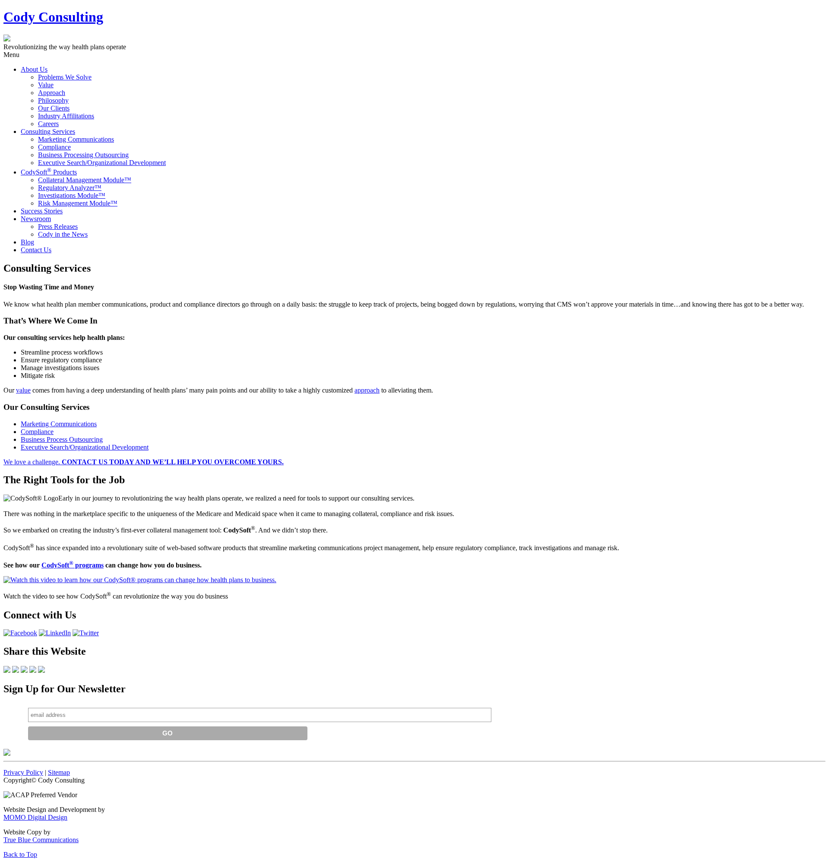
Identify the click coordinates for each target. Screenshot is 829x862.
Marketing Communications (59, 424)
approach (367, 390)
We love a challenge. (143, 462)
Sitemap (59, 772)
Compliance (37, 431)
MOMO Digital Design (35, 817)
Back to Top (20, 854)
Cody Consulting (53, 17)
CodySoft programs (72, 565)
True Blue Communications (41, 839)
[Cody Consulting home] (6, 753)
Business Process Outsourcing (62, 439)
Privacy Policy (23, 772)
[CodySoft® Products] (139, 579)
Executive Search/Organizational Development (85, 447)
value (23, 390)
